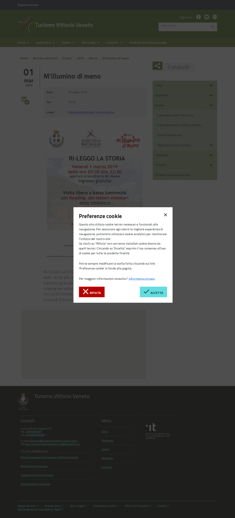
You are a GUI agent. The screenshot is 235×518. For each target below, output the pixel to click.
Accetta (156, 292)
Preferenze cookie (100, 216)
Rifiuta (94, 292)
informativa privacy (142, 278)
